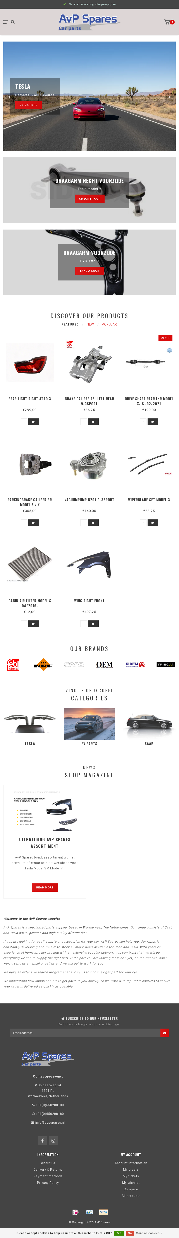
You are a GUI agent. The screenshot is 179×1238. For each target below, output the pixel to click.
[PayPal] (103, 1212)
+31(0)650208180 (50, 1105)
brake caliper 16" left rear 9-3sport (89, 401)
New (90, 324)
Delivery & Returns (48, 1169)
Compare (131, 1189)
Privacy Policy (48, 1182)
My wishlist (131, 1182)
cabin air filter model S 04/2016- (30, 603)
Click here (28, 104)
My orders (131, 1169)
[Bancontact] (89, 1212)
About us (48, 1163)
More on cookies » (149, 1233)
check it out (89, 198)
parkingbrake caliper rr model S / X (30, 502)
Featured (70, 324)
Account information (131, 1163)
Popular (109, 324)
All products (131, 1196)
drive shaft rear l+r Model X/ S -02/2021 (149, 401)
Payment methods (48, 1176)
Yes (119, 1233)
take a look (89, 270)
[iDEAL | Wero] (75, 1212)
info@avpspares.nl (50, 1122)
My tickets (131, 1176)
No (130, 1233)
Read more (44, 887)
